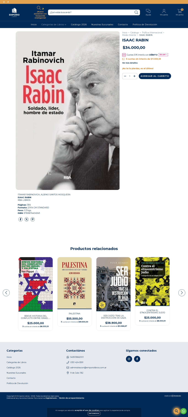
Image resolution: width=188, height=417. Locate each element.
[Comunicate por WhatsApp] (183, 411)
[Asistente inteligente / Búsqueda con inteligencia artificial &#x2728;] (177, 411)
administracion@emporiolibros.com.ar (88, 367)
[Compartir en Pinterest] (33, 220)
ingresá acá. (51, 398)
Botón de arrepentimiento (71, 398)
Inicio (34, 24)
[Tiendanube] (172, 396)
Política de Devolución (145, 24)
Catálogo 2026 (79, 24)
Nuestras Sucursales (102, 24)
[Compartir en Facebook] (20, 220)
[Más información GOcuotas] (163, 55)
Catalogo (134, 32)
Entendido (94, 413)
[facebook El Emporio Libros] (8, 2)
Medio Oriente (129, 35)
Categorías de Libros (53, 24)
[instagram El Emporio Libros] (4, 2)
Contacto (123, 24)
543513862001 (77, 357)
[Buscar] (136, 12)
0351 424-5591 (76, 362)
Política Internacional (152, 32)
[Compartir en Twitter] (26, 220)
